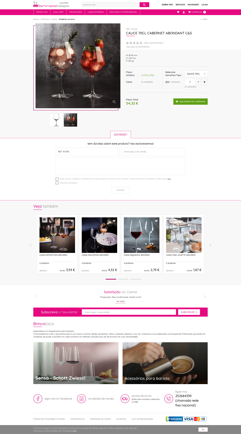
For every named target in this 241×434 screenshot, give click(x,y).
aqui (169, 179)
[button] (111, 279)
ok (203, 429)
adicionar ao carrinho (192, 101)
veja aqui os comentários (137, 47)
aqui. (74, 431)
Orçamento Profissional (123, 12)
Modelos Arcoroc (67, 19)
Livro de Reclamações (142, 419)
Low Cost (58, 12)
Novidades (193, 4)
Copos (54, 19)
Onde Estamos (77, 419)
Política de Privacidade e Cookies (49, 419)
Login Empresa (96, 12)
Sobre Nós (167, 4)
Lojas (205, 4)
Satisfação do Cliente (100, 419)
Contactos (121, 419)
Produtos (41, 12)
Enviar (120, 190)
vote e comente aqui (153, 43)
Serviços (180, 4)
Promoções (75, 12)
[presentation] (30, 245)
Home (36, 19)
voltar (205, 19)
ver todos (120, 301)
